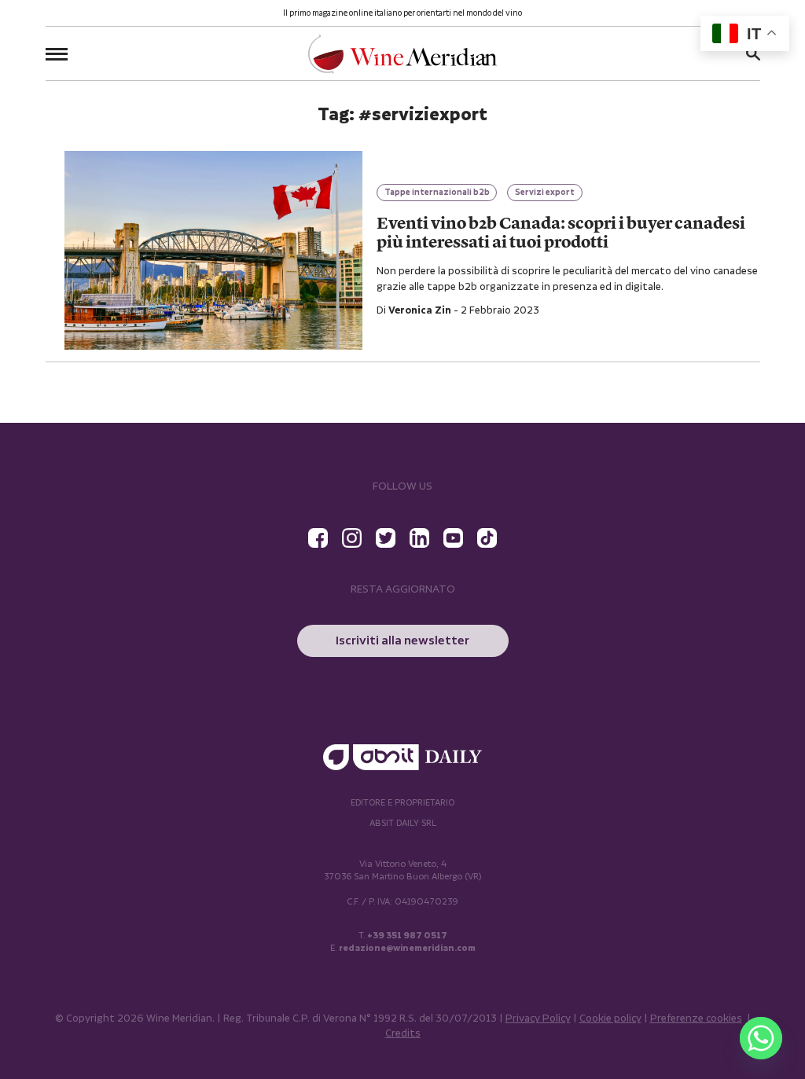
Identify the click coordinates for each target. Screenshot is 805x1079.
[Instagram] (352, 538)
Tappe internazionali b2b (437, 192)
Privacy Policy (538, 1018)
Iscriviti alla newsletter (402, 641)
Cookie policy (610, 1018)
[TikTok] (487, 538)
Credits (403, 1033)
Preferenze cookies (696, 1018)
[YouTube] (453, 538)
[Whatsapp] (761, 1038)
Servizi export (545, 192)
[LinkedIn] (419, 538)
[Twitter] (385, 538)
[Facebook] (318, 538)
